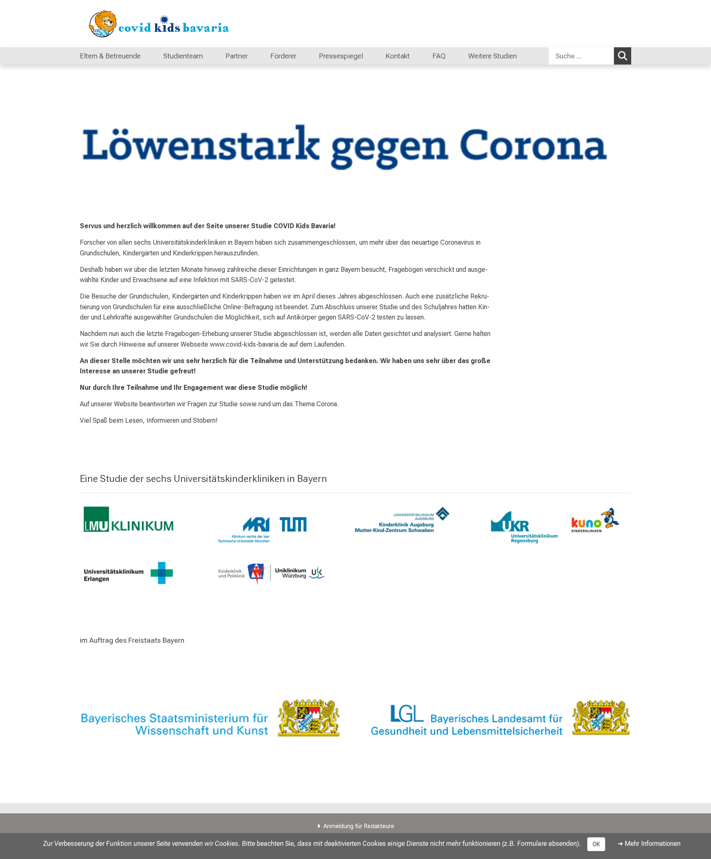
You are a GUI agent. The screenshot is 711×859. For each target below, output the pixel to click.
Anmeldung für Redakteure (358, 826)
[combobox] (590, 56)
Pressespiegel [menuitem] (341, 56)
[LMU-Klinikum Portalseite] (129, 24)
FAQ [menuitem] (439, 56)
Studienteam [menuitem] (183, 56)
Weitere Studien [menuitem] (492, 56)
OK (596, 844)
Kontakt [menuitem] (398, 56)
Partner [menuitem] (236, 56)
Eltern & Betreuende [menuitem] (110, 56)
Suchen (622, 56)
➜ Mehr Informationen (649, 843)
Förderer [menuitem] (283, 56)
